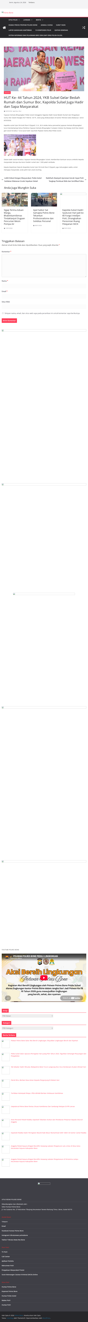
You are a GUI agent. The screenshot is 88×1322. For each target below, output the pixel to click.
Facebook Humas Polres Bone (13, 1231)
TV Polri (4, 1252)
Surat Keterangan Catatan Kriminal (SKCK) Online (20, 1275)
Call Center (6, 1256)
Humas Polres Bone (9, 1287)
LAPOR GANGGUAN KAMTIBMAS (20, 30)
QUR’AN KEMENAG (61, 30)
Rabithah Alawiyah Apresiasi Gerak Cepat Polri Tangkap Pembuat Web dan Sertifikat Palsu (65, 179)
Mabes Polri (6, 1300)
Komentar (6, 251)
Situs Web (6, 302)
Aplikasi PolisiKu (8, 1261)
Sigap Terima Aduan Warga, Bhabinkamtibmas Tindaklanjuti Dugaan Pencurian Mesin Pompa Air (14, 217)
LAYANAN (26, 20)
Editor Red (18, 111)
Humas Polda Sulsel (9, 1296)
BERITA (38, 20)
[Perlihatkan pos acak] (83, 27)
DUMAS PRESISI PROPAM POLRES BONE (23, 25)
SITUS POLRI (13, 20)
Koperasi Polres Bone (9, 1291)
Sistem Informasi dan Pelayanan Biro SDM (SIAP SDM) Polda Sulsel (35, 35)
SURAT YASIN (60, 25)
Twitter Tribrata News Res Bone (13, 1240)
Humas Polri (6, 1305)
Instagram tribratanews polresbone (15, 1235)
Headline (7, 92)
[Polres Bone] (4, 27)
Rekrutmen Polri (8, 1266)
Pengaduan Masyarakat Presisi (13, 1270)
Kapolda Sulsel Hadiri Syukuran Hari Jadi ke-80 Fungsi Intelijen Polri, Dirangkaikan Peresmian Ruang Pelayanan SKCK (73, 217)
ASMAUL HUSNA (47, 25)
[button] (18, 19)
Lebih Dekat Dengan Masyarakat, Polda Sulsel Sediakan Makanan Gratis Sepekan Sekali (23, 179)
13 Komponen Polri (43, 30)
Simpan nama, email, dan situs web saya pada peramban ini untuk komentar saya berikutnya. (42, 313)
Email (5, 291)
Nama (5, 281)
